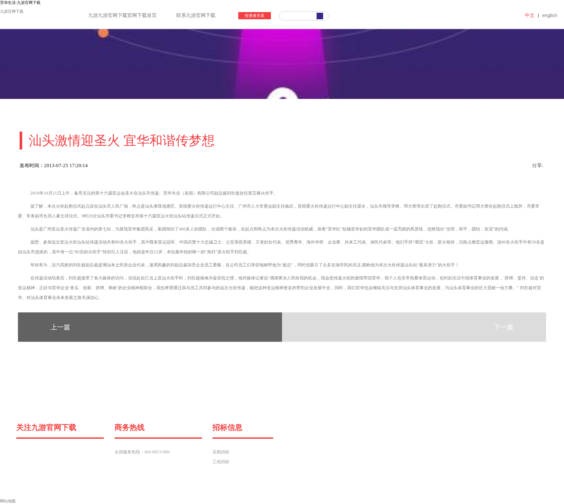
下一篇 (503, 327)
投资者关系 (254, 15)
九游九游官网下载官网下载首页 (122, 15)
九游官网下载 (12, 11)
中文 (530, 15)
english (549, 15)
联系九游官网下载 (195, 15)
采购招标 (220, 451)
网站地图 (8, 501)
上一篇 (60, 327)
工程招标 (220, 461)
